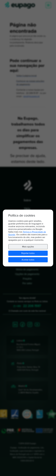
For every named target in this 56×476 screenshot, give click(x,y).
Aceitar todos (28, 259)
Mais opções (28, 246)
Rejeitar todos (28, 253)
